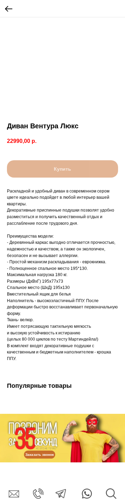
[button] (39, 455)
